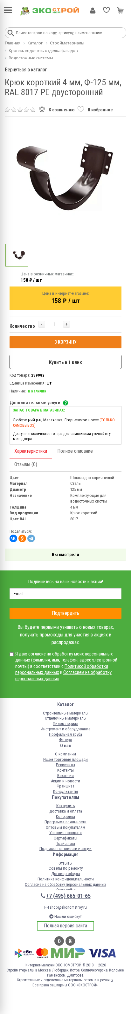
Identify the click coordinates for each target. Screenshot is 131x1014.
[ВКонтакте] (13, 538)
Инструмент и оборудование (65, 729)
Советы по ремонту (66, 868)
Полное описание (75, 451)
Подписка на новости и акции (65, 848)
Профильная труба (65, 734)
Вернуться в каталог (26, 70)
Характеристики (30, 451)
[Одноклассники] (22, 538)
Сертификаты (65, 838)
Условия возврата (65, 832)
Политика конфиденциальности (66, 879)
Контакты (65, 770)
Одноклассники (70, 941)
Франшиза (65, 786)
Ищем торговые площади (65, 759)
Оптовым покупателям (65, 827)
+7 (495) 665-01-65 (68, 895)
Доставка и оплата (65, 811)
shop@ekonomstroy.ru (68, 907)
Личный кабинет (92, 10)
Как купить (65, 805)
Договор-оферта (65, 873)
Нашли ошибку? (67, 916)
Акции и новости (65, 781)
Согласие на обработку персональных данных (65, 884)
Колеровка (65, 816)
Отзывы (65, 863)
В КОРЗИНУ (65, 342)
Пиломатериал (65, 723)
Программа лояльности (65, 822)
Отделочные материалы (65, 718)
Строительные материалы (65, 713)
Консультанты (65, 791)
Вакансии (65, 775)
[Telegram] (31, 538)
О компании (65, 754)
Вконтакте (59, 941)
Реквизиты (65, 764)
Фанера (65, 739)
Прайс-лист (65, 843)
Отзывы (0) (25, 464)
